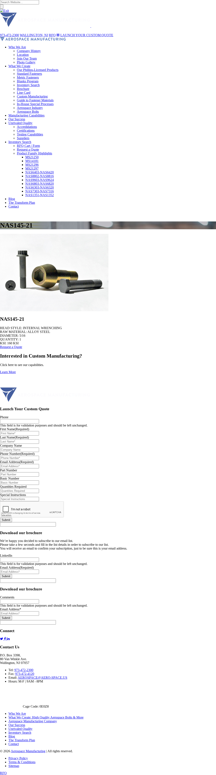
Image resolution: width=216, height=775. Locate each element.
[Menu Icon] (58, 35)
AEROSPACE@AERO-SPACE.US (42, 677)
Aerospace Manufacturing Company (32, 721)
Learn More (8, 372)
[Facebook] (5, 639)
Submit (6, 520)
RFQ (3, 773)
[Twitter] (2, 639)
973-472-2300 (23, 670)
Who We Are (17, 713)
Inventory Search (19, 732)
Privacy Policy (18, 758)
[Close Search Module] (4, 10)
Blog (11, 736)
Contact (13, 744)
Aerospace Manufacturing (28, 751)
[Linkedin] (8, 639)
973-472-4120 (24, 674)
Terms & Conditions (21, 762)
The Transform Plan (21, 740)
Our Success (16, 725)
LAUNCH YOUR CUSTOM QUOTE (86, 35)
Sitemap (13, 766)
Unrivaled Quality (20, 729)
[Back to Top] (6, 385)
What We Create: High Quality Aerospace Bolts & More (46, 717)
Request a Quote (11, 347)
